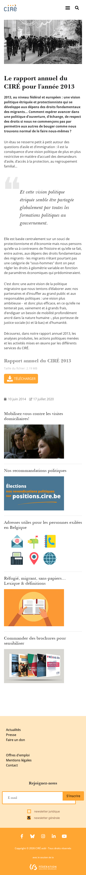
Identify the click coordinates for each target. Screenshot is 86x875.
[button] (68, 8)
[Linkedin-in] (53, 836)
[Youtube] (64, 836)
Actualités (13, 730)
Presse (11, 735)
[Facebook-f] (21, 836)
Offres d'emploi (18, 755)
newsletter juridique (46, 811)
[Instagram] (43, 836)
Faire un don (15, 740)
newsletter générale (46, 818)
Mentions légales (19, 760)
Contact (12, 765)
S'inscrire (73, 796)
